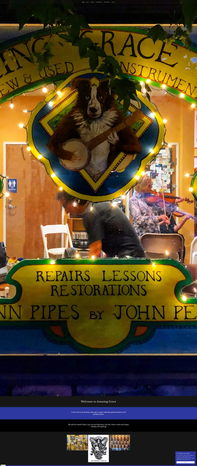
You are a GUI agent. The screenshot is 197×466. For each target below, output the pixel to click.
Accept (185, 462)
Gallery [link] (113, 2)
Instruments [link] (107, 2)
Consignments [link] (99, 2)
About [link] (87, 2)
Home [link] (83, 2)
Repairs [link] (92, 2)
